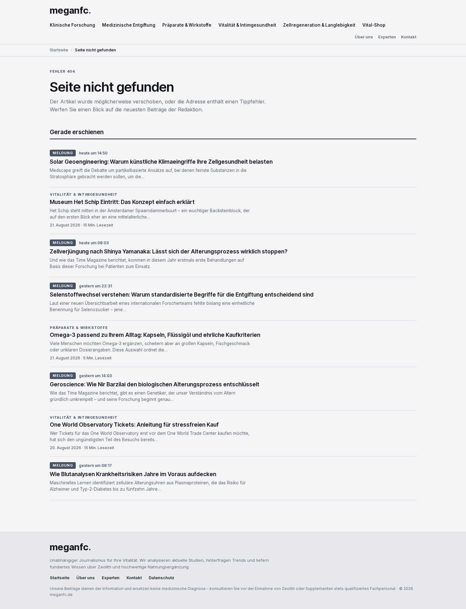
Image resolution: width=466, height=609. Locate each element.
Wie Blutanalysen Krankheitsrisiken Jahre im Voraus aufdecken (133, 474)
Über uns (364, 37)
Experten (387, 37)
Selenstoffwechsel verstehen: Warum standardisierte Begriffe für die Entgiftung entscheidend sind (182, 294)
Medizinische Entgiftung (128, 25)
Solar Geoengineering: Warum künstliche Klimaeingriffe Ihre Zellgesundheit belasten (161, 161)
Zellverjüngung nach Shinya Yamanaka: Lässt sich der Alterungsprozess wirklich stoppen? (169, 251)
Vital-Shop (373, 25)
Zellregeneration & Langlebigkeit (319, 25)
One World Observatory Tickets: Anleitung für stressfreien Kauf (134, 424)
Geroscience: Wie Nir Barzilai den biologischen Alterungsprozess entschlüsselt (154, 384)
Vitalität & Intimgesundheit (247, 25)
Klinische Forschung (72, 25)
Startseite (59, 50)
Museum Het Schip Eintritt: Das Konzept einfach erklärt (122, 202)
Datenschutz (161, 578)
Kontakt (408, 37)
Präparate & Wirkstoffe (186, 25)
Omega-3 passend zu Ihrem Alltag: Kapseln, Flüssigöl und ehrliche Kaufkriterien (155, 334)
